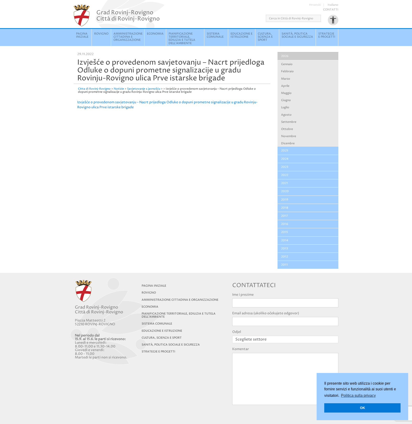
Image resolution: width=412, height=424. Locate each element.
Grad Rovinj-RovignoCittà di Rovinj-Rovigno (128, 15)
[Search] (322, 18)
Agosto (286, 115)
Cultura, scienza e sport (265, 37)
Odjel (236, 332)
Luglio (285, 107)
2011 (284, 265)
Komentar (240, 349)
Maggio (286, 93)
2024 (284, 159)
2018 (284, 208)
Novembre (288, 136)
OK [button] (362, 408)
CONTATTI (330, 10)
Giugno (286, 100)
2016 (284, 224)
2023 (284, 167)
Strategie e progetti (326, 35)
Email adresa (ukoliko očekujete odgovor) (265, 313)
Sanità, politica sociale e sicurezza (297, 35)
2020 (285, 191)
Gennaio (287, 64)
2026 (284, 56)
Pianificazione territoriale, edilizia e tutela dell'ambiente (182, 38)
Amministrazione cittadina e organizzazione (128, 37)
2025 (284, 151)
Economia (155, 34)
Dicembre (288, 143)
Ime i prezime (243, 294)
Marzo (285, 79)
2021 (284, 183)
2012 (284, 257)
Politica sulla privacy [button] (358, 395)
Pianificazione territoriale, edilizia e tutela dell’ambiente (179, 315)
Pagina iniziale (82, 35)
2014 (284, 240)
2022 (284, 175)
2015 (284, 232)
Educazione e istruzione (241, 35)
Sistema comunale (215, 35)
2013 (284, 249)
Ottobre (287, 129)
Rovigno (101, 34)
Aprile (285, 86)
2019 (284, 200)
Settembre (288, 122)
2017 (284, 216)
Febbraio (287, 71)
